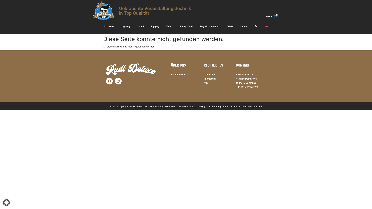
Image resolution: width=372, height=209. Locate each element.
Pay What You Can (209, 26)
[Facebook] (109, 81)
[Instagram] (118, 81)
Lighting (125, 26)
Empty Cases (186, 26)
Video (169, 26)
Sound (140, 26)
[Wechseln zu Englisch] (267, 26)
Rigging (155, 26)
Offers (230, 26)
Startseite (109, 26)
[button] (368, 207)
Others (243, 26)
